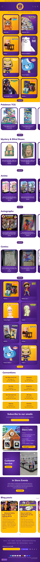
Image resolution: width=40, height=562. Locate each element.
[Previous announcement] (2, 12)
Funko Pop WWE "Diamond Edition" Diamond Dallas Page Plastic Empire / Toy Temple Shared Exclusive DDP (9, 233)
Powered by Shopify (18, 557)
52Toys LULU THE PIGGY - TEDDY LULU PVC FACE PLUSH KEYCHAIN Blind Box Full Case (9, 161)
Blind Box (6, 32)
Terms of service (35, 557)
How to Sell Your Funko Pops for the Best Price (27, 514)
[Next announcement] (38, 12)
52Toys (5, 53)
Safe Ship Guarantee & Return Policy (29, 540)
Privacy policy (29, 557)
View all (20, 100)
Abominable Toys (8, 96)
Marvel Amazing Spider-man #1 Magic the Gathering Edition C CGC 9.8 (28, 268)
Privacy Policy (18, 540)
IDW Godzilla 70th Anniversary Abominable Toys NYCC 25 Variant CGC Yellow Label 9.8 (27, 233)
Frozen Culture (25, 74)
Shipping (13, 540)
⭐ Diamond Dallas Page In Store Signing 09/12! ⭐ (8, 514)
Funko (5, 74)
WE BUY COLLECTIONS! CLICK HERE (28, 447)
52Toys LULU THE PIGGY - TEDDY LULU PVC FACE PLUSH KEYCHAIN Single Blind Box (27, 161)
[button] (2, 6)
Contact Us (8, 466)
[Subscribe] (28, 420)
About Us (5, 540)
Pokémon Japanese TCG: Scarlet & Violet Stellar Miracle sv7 (27, 126)
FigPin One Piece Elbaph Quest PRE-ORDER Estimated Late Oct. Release (27, 197)
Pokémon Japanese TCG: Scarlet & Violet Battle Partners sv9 (9, 126)
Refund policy (24, 557)
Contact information (34, 558)
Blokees (24, 96)
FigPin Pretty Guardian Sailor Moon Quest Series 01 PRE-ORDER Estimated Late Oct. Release (9, 198)
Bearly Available (26, 53)
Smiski (23, 320)
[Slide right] (22, 132)
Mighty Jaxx (25, 298)
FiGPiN (5, 341)
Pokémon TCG (25, 32)
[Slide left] (18, 132)
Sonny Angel (7, 320)
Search (9, 540)
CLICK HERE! (20, 490)
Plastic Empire (13, 557)
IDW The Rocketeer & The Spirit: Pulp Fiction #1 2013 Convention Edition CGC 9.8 (9, 268)
